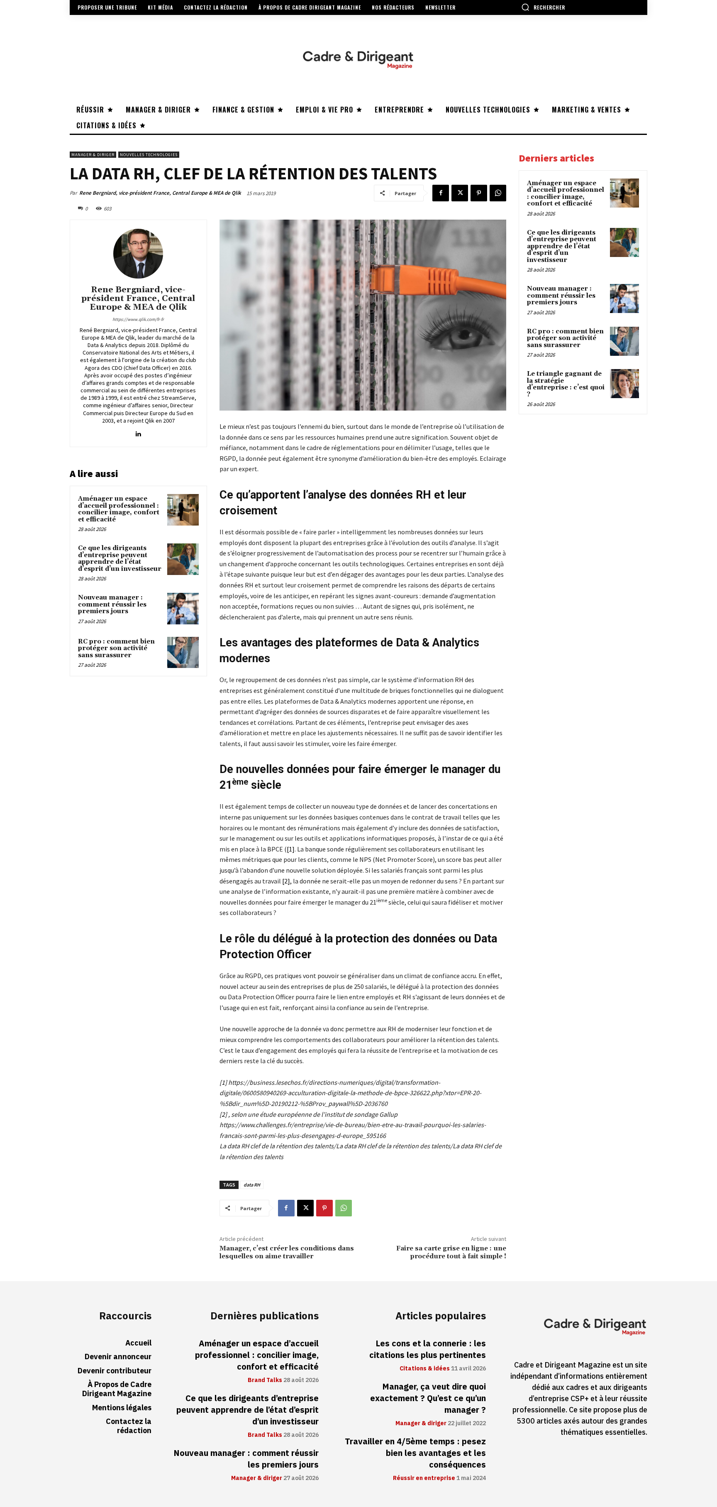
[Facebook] (440, 193)
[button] (543, 7)
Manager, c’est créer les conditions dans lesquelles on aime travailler (286, 1252)
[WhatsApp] (498, 193)
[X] (459, 193)
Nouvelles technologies (149, 154)
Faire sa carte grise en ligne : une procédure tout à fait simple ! (451, 1252)
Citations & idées (425, 1368)
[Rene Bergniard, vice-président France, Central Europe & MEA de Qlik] (138, 254)
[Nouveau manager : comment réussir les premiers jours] (183, 608)
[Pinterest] (479, 193)
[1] (291, 849)
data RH (252, 1185)
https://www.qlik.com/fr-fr (138, 319)
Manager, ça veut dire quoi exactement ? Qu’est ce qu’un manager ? (428, 1398)
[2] (285, 881)
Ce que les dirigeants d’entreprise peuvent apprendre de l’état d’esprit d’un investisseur (119, 558)
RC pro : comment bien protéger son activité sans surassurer (116, 648)
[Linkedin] (138, 432)
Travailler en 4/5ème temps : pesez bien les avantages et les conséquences (415, 1453)
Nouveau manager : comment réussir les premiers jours (112, 604)
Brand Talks (265, 1380)
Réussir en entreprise (424, 1478)
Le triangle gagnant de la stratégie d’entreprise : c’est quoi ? (566, 384)
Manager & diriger (93, 154)
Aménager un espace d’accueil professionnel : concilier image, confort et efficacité (118, 509)
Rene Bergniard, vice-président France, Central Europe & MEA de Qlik (160, 192)
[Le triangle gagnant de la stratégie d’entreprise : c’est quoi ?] (624, 383)
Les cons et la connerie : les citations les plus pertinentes (427, 1349)
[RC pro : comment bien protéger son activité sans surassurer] (183, 652)
